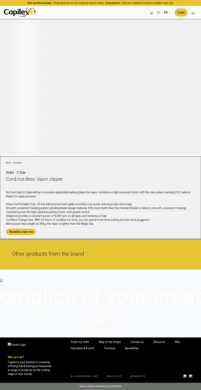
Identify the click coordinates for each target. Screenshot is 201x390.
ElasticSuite (115, 386)
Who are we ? (100, 321)
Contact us (137, 342)
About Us (159, 342)
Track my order (80, 342)
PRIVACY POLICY (114, 376)
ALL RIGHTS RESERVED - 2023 (84, 376)
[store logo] (19, 12)
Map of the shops (110, 342)
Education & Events (82, 348)
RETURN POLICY (137, 376)
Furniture (109, 348)
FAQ (177, 342)
